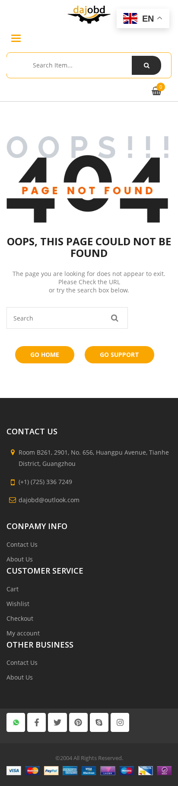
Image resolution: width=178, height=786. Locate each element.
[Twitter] (57, 722)
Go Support (119, 354)
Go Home (44, 354)
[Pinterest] (78, 722)
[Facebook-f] (36, 722)
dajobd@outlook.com (49, 500)
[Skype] (99, 722)
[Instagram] (120, 722)
